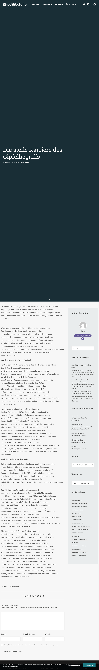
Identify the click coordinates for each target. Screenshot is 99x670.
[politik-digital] (15, 4)
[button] (92, 348)
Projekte (59, 4)
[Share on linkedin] (33, 596)
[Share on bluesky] (38, 596)
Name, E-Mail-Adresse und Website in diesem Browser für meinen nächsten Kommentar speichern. (31, 645)
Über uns (70, 4)
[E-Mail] (82, 338)
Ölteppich (82, 555)
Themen (35, 4)
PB (73, 529)
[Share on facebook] (23, 596)
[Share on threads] (28, 596)
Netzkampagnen (14, 586)
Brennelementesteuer (79, 503)
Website (48, 634)
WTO (74, 555)
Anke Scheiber (77, 500)
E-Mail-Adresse (30, 634)
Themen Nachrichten (79, 546)
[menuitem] (36, 4)
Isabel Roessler (77, 516)
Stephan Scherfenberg (79, 539)
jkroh (26, 162)
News (18, 162)
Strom (75, 542)
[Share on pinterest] (30, 596)
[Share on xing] (40, 596)
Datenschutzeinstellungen (74, 665)
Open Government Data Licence (81, 526)
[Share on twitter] (25, 596)
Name (4, 634)
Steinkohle (76, 536)
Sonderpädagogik (83, 529)
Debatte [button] (46, 4)
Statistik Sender (77, 533)
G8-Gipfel (4, 586)
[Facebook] (89, 4)
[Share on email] (43, 596)
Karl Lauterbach (78, 523)
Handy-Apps (76, 513)
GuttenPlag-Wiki (77, 510)
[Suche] (82, 348)
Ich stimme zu (89, 665)
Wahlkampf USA (77, 549)
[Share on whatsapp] (35, 596)
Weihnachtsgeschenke (79, 552)
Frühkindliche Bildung (79, 506)
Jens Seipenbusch (78, 519)
